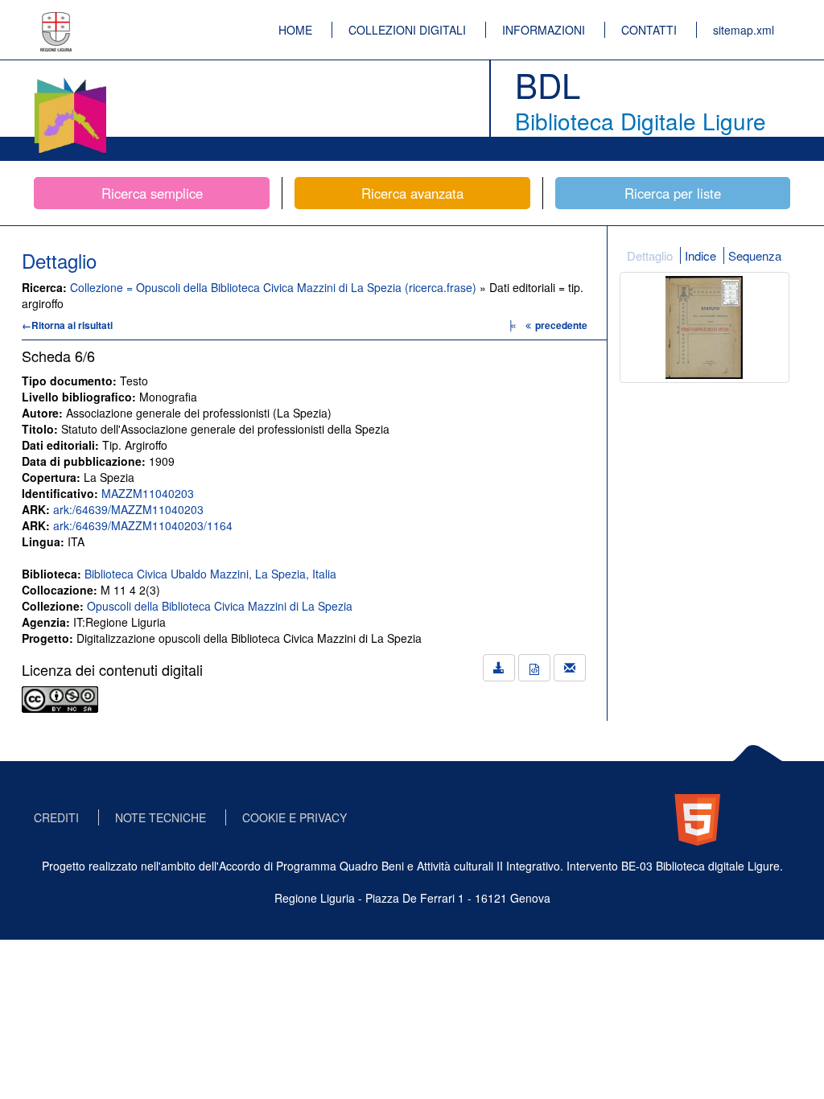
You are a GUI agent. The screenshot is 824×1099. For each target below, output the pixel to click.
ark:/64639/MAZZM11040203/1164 (143, 525)
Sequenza (754, 255)
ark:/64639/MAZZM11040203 (128, 509)
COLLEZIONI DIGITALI (407, 30)
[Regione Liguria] (56, 20)
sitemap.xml (743, 30)
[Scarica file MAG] (534, 667)
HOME (295, 30)
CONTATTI (649, 30)
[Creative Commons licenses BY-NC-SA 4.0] (60, 697)
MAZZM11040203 (147, 493)
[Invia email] (570, 667)
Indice (700, 255)
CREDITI (56, 817)
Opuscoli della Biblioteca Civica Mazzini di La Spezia (219, 606)
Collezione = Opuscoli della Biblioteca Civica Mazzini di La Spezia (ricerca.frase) (275, 287)
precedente (561, 325)
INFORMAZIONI (543, 30)
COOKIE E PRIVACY (294, 817)
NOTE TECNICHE (160, 817)
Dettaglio (650, 255)
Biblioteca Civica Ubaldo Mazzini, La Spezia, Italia (210, 574)
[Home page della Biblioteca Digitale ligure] (70, 80)
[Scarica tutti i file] (499, 667)
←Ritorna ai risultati (67, 325)
